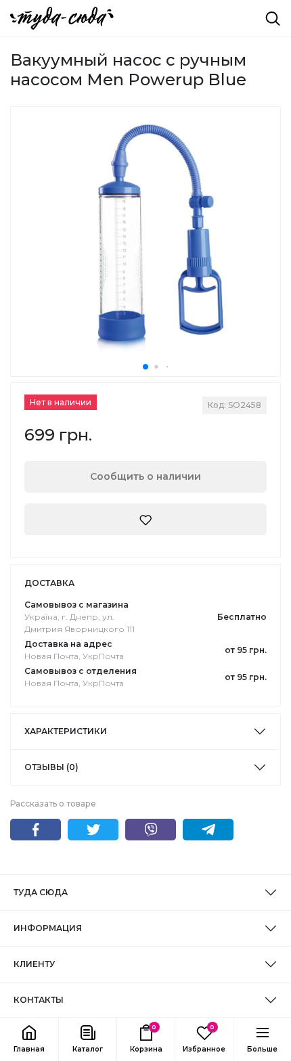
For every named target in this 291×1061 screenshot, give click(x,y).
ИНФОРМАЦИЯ (48, 928)
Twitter (93, 829)
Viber (150, 829)
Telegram (208, 829)
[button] (87, 1039)
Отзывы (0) (51, 767)
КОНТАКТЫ (39, 1000)
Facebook (35, 829)
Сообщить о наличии (145, 476)
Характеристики (65, 731)
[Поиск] (273, 18)
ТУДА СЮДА (41, 892)
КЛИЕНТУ (34, 964)
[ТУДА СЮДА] (62, 18)
